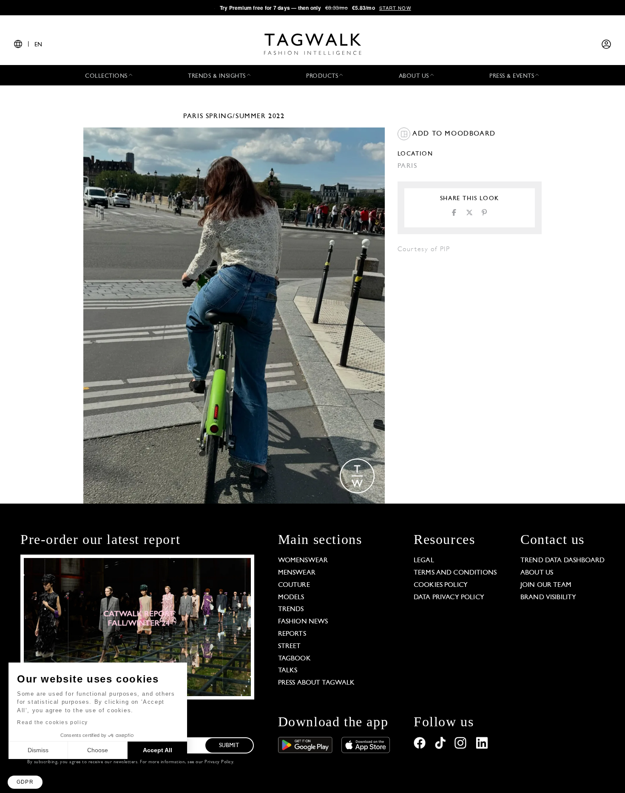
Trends (291, 609)
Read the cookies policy (52, 722)
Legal (424, 560)
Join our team (545, 585)
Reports (292, 634)
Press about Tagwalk (316, 683)
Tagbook (294, 658)
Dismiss (38, 750)
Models (291, 597)
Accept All (157, 750)
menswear (296, 572)
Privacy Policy (219, 762)
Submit (229, 745)
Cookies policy (441, 585)
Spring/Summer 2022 (245, 116)
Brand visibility (548, 597)
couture (294, 585)
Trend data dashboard (562, 560)
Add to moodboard (453, 133)
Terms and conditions (455, 572)
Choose (97, 750)
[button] (25, 782)
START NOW (395, 7)
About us (536, 572)
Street (289, 646)
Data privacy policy (449, 597)
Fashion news (303, 621)
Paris (193, 116)
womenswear (303, 560)
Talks (288, 670)
